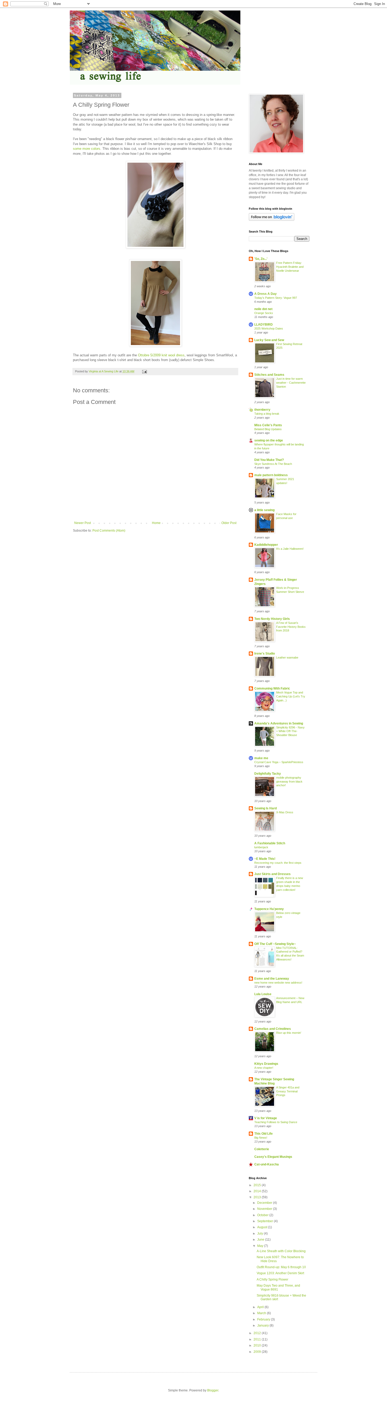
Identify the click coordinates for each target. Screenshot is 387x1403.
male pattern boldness (271, 475)
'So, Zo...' (260, 259)
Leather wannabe (287, 657)
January (263, 1325)
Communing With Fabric (272, 688)
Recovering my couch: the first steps (277, 862)
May (260, 1246)
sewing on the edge (268, 440)
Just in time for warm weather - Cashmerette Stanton (291, 382)
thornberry (262, 410)
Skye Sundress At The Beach (273, 463)
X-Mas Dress (284, 812)
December (265, 1203)
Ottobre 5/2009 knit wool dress (161, 355)
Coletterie (261, 1149)
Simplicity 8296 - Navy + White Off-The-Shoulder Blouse (290, 731)
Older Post (228, 523)
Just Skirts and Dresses (272, 874)
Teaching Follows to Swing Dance (275, 1122)
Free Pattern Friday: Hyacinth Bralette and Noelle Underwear (290, 266)
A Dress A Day (265, 294)
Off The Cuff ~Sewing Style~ (275, 944)
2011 (258, 1339)
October (263, 1215)
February (264, 1319)
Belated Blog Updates (268, 429)
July (260, 1233)
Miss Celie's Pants (268, 425)
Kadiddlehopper (266, 545)
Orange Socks (263, 313)
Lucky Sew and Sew (269, 340)
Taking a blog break (266, 413)
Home (156, 523)
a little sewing (264, 510)
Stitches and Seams (269, 375)
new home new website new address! (278, 982)
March (262, 1313)
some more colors (86, 149)
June (261, 1239)
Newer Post (82, 523)
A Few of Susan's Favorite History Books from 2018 (291, 626)
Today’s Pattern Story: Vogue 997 (275, 297)
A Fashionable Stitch (269, 843)
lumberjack (261, 847)
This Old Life (263, 1133)
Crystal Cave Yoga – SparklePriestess (278, 762)
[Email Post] (144, 371)
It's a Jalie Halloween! (290, 548)
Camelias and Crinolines (272, 1029)
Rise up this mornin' (288, 1032)
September (265, 1221)
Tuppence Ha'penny (269, 909)
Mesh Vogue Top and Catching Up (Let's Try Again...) (290, 696)
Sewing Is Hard (265, 808)
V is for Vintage (265, 1118)
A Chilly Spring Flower (272, 1279)
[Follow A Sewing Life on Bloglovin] (271, 220)
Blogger (212, 1390)
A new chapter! (263, 1067)
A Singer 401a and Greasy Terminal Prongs (287, 1091)
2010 (258, 1345)
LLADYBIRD (263, 324)
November (265, 1209)
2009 (258, 1352)
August (262, 1227)
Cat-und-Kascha (266, 1164)
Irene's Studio (264, 653)
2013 (258, 1197)
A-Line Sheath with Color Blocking (281, 1251)
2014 (258, 1191)
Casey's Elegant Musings (273, 1157)
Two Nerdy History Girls (272, 619)
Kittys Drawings (266, 1064)
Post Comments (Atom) (108, 530)
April (261, 1307)
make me (261, 758)
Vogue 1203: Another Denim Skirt (280, 1273)
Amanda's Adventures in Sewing (278, 723)
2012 (258, 1333)
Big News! (260, 1137)
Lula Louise (262, 994)
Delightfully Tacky (267, 773)
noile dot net (263, 309)
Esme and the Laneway (271, 978)
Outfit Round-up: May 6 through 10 (281, 1267)
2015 (258, 1185)
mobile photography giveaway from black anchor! (289, 781)
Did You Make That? (269, 460)
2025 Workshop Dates (268, 328)
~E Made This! (264, 859)
